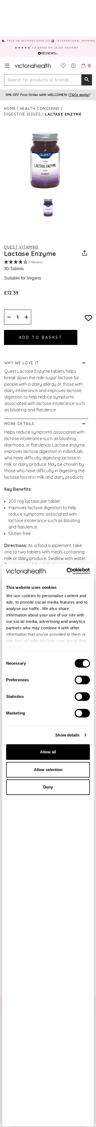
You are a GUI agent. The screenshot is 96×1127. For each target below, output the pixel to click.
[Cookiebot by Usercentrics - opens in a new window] (68, 571)
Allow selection (48, 769)
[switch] (82, 680)
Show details (67, 735)
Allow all (48, 752)
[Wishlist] (63, 65)
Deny (48, 787)
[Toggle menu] (7, 65)
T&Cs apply (79, 94)
